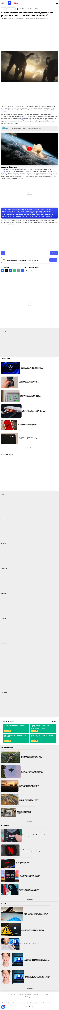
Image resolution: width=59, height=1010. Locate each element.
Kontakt (47, 1002)
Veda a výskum (11, 8)
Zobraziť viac (29, 448)
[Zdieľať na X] (6, 270)
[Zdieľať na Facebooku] (2, 270)
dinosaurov (4, 171)
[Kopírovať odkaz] (22, 270)
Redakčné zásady (31, 1002)
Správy (3, 8)
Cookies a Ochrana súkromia (19, 1002)
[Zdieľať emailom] (18, 270)
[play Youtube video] (29, 149)
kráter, (23, 118)
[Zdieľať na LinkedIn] (10, 270)
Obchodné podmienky (7, 1002)
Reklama (38, 1002)
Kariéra (43, 1002)
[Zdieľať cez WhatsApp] (14, 270)
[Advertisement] (29, 30)
